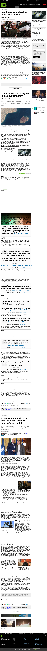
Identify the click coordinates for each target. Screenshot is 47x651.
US (3, 405)
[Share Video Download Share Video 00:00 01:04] (16, 203)
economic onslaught (24, 162)
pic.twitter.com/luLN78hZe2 (22, 233)
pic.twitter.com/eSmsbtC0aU (18, 310)
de (7, 633)
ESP (3, 0)
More (16, 399)
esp (3, 633)
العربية (1, 0)
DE (6, 0)
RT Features (34, 62)
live (44, 4)
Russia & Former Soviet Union (5, 639)
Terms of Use (37, 638)
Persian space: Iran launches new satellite (22, 627)
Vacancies (36, 645)
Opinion (13, 639)
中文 (11, 633)
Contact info (36, 643)
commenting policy (10, 408)
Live (24, 638)
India (1, 643)
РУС (5, 0)
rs (10, 633)
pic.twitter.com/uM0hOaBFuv (15, 345)
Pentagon (6, 405)
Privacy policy (37, 639)
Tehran (17, 405)
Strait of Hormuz (12, 405)
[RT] (12, 1)
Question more (8, 5)
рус (5, 633)
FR (7, 0)
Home (2, 9)
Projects (13, 643)
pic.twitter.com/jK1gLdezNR (15, 322)
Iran (1, 405)
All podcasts (44, 104)
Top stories (34, 9)
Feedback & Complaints (38, 644)
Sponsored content (26, 643)
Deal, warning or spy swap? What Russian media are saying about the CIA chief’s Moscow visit (38, 99)
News (2, 638)
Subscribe (36, 57)
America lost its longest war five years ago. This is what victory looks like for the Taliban (38, 73)
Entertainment (14, 640)
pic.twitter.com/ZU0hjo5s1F (23, 265)
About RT (36, 640)
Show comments (16, 88)
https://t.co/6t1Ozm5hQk (8, 265)
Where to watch (26, 640)
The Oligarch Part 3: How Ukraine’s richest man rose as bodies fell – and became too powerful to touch (38, 86)
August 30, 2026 (23, 235)
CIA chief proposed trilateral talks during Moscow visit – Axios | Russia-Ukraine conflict (29, 4)
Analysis (13, 638)
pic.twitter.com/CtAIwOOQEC (20, 290)
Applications (25, 639)
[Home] (3, 5)
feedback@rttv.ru (8, 409)
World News (5, 9)
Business (2, 640)
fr (8, 633)
